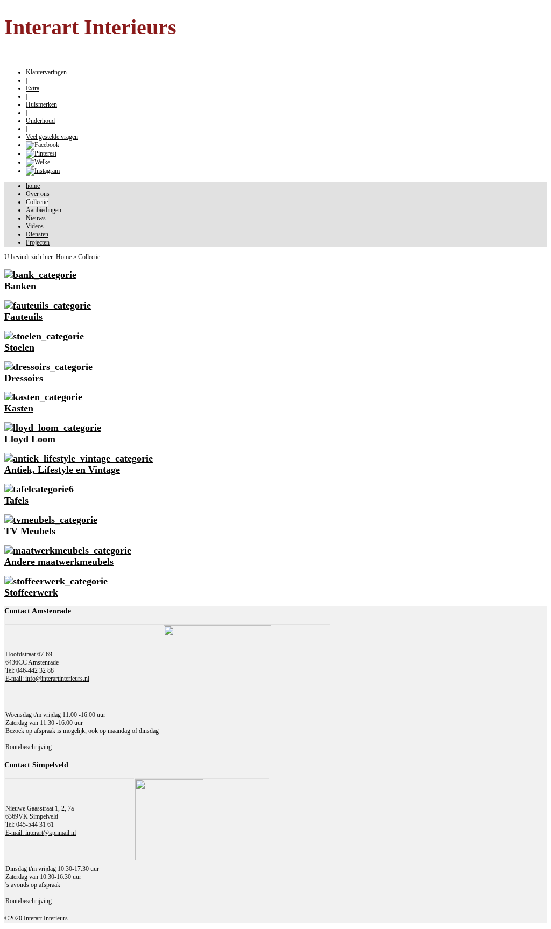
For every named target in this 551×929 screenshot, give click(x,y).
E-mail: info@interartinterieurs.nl (47, 678)
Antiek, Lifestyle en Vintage (62, 469)
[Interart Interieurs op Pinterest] (41, 153)
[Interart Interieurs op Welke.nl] (38, 162)
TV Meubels (29, 531)
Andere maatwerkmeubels (59, 561)
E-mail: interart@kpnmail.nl (40, 832)
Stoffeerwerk (31, 592)
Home (64, 257)
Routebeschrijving (28, 747)
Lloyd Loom (29, 439)
